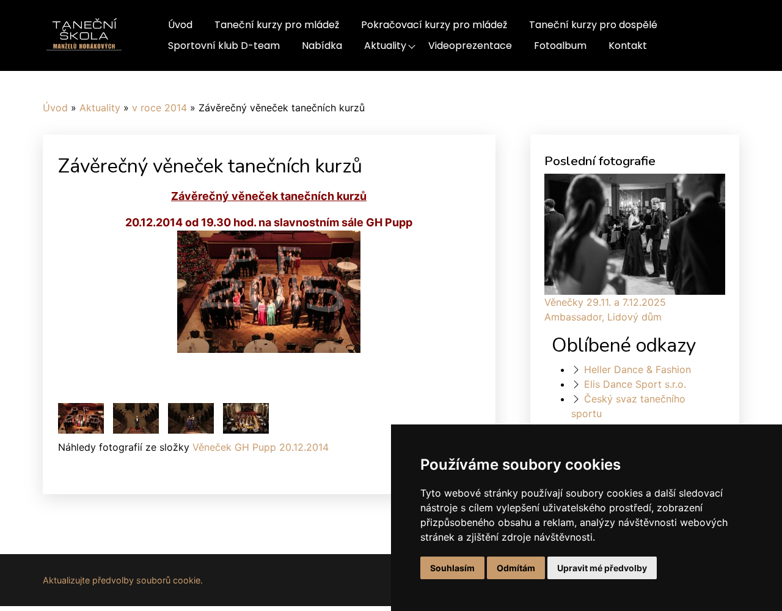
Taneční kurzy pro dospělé (593, 25)
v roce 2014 (159, 108)
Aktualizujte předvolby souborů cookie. (123, 580)
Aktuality (385, 46)
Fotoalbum (560, 46)
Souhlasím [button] (452, 568)
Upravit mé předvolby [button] (602, 568)
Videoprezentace (470, 46)
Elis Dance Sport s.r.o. (635, 384)
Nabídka (322, 46)
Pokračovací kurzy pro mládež (434, 25)
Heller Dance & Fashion (637, 369)
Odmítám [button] (516, 568)
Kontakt (627, 46)
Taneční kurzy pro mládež (276, 25)
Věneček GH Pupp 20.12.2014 (260, 447)
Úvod (180, 25)
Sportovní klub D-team (224, 46)
